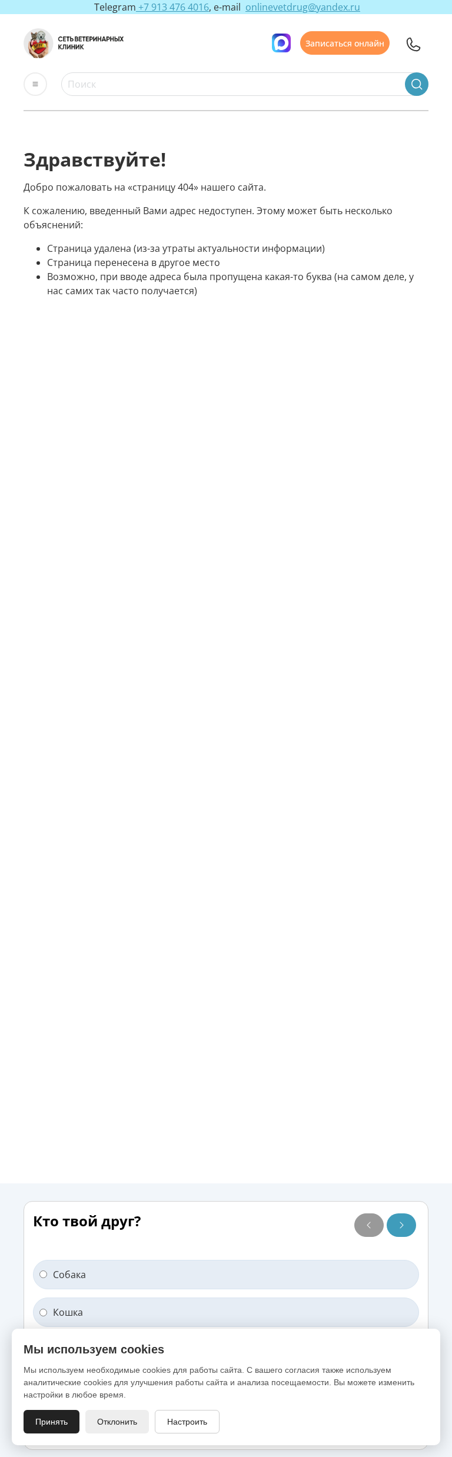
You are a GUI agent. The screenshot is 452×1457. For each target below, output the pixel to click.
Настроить (187, 1421)
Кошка (68, 1312)
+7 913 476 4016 (172, 7)
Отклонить (117, 1421)
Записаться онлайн (344, 42)
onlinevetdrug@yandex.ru (302, 7)
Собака (69, 1274)
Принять (51, 1421)
